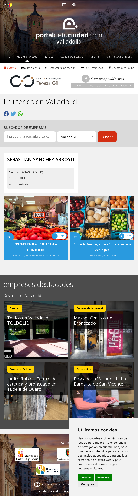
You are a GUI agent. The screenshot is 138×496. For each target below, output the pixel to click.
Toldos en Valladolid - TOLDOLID (29, 320)
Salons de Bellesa (20, 369)
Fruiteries (24, 184)
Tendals (15, 308)
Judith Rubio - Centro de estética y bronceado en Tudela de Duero (32, 384)
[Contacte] (64, 4)
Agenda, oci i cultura (71, 56)
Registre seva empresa (119, 56)
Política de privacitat (67, 491)
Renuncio (103, 477)
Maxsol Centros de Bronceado (93, 320)
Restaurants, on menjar (61, 68)
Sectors (11, 67)
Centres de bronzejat (90, 308)
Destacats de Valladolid (22, 296)
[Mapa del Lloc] (74, 4)
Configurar (88, 484)
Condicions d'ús (47, 491)
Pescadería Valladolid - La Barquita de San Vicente (100, 381)
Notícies (48, 56)
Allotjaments (32, 68)
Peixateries (84, 369)
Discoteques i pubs (122, 68)
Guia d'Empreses (27, 56)
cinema (94, 56)
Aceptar (86, 477)
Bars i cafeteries (93, 68)
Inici (8, 56)
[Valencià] (8, 5)
